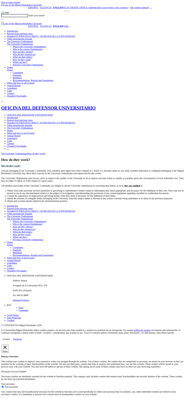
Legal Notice (13, 315)
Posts (20, 307)
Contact (10, 93)
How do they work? (22, 59)
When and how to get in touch (21, 83)
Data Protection (14, 318)
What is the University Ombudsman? (29, 46)
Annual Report (14, 85)
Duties (10, 67)
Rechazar (17, 339)
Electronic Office (76, 7)
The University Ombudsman (20, 41)
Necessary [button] (6, 371)
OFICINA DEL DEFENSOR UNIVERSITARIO (48, 107)
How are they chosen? (23, 52)
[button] (20, 44)
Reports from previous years (20, 33)
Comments (23, 310)
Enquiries (17, 75)
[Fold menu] (2, 101)
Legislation (12, 88)
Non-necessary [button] (8, 384)
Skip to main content (10, 2)
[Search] (2, 19)
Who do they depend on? (24, 54)
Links (9, 91)
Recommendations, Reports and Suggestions (33, 80)
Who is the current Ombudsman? (28, 49)
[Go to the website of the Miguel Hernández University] (21, 5)
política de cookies (142, 330)
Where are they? (20, 62)
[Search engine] (151, 8)
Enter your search (36, 15)
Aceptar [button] (6, 339)
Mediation (17, 78)
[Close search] (2, 21)
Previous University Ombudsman (28, 65)
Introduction (12, 31)
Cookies (10, 320)
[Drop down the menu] (8, 149)
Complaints (18, 72)
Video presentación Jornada (19, 39)
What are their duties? (23, 57)
